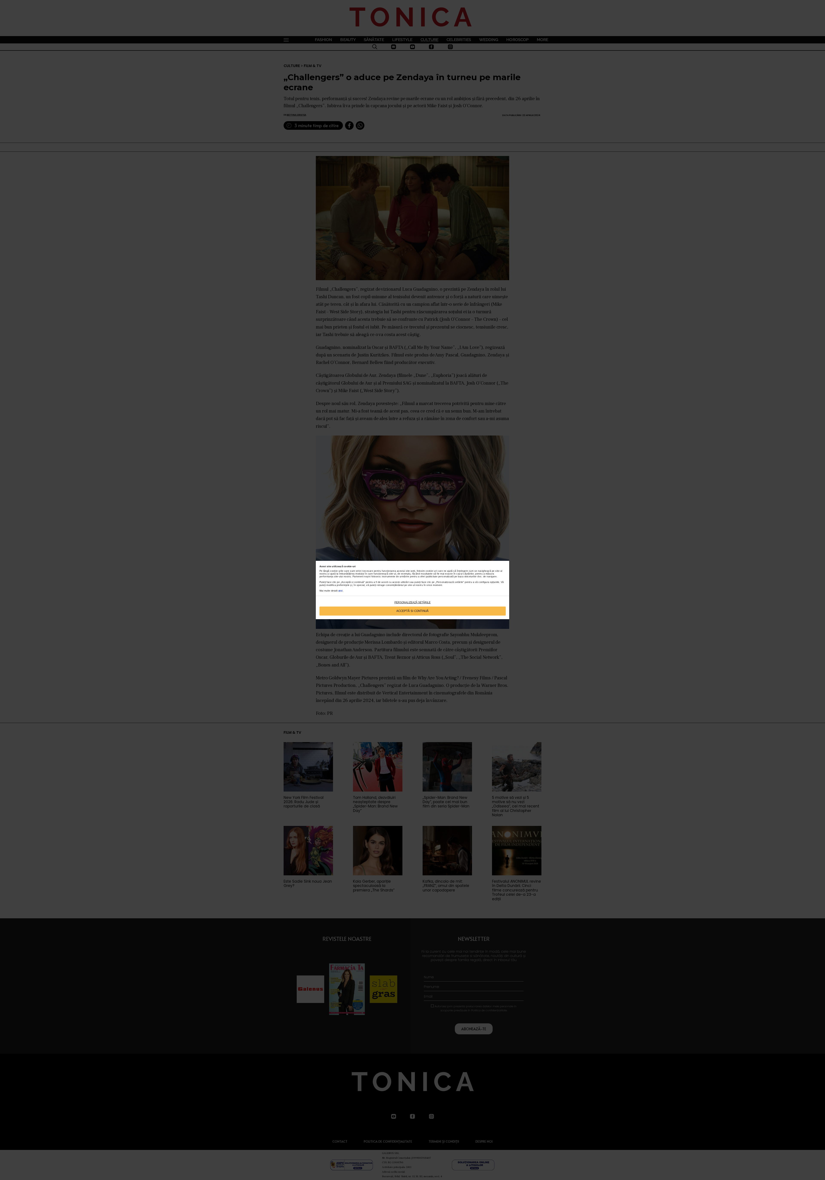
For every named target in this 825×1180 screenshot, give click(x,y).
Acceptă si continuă (412, 611)
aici (340, 590)
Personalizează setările (412, 602)
